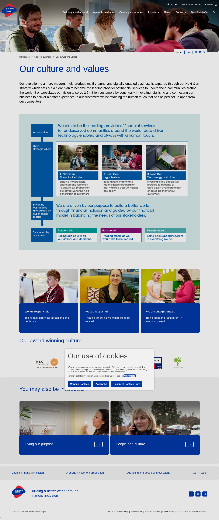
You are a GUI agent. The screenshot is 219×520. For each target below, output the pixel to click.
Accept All (101, 384)
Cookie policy (129, 376)
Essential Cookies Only (127, 384)
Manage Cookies (79, 384)
